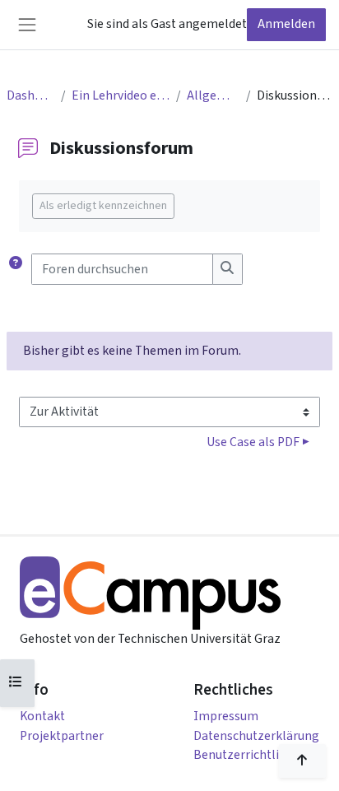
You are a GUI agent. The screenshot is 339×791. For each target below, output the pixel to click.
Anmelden (286, 24)
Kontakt (42, 716)
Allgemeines (213, 95)
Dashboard (30, 95)
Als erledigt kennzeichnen (103, 206)
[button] (16, 269)
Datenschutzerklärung (256, 736)
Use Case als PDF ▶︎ (258, 442)
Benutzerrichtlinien (248, 755)
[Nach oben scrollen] (302, 761)
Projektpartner (62, 736)
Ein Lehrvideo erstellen (121, 95)
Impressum (225, 716)
